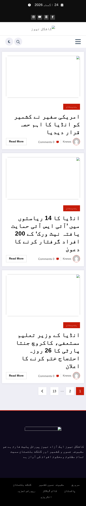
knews (67, 141)
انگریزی (46, 496)
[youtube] (39, 17)
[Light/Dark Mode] (9, 42)
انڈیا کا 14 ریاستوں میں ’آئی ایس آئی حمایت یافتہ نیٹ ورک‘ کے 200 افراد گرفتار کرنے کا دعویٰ (45, 233)
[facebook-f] (52, 17)
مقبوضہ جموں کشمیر (51, 484)
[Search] (18, 42)
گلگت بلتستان (22, 484)
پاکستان (69, 490)
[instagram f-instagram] (33, 17)
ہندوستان (71, 106)
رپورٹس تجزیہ (26, 490)
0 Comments (46, 142)
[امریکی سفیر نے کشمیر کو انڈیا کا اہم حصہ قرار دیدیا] (43, 76)
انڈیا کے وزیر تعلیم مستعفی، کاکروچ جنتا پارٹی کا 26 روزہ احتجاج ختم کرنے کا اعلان (48, 350)
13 (54, 391)
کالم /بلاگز (50, 490)
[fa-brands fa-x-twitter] (46, 17)
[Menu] (78, 42)
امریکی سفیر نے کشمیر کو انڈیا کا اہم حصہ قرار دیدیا (47, 124)
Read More (16, 141)
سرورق (75, 484)
